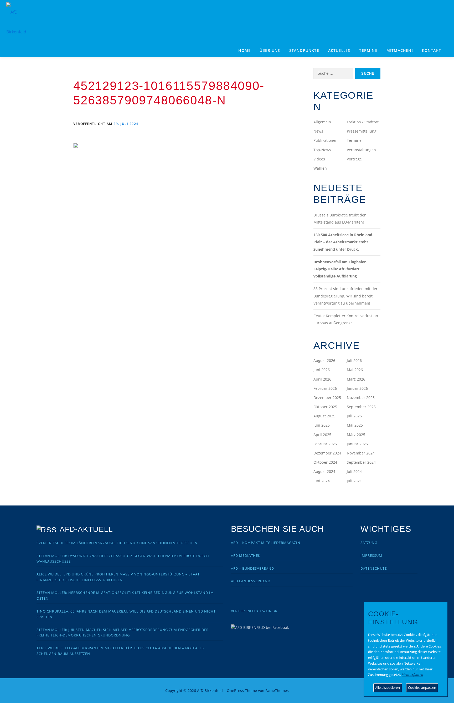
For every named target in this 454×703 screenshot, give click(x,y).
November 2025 (361, 397)
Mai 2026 (355, 369)
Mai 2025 (355, 425)
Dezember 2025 (327, 397)
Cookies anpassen (422, 687)
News (318, 131)
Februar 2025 (325, 443)
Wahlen (320, 168)
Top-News (322, 149)
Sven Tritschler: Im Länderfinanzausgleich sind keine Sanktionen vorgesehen (117, 542)
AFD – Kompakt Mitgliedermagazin (265, 542)
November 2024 (361, 453)
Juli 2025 (354, 415)
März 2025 (356, 434)
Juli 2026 (354, 360)
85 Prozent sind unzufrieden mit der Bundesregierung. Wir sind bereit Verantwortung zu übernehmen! (345, 295)
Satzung (368, 542)
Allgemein (322, 121)
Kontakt (431, 50)
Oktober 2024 (325, 462)
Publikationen (325, 140)
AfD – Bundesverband (252, 568)
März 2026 (356, 379)
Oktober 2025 (325, 406)
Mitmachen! (399, 50)
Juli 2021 (354, 480)
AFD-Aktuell (86, 529)
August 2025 (324, 415)
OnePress (235, 690)
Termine (368, 50)
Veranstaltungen (361, 149)
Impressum (371, 555)
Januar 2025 (357, 443)
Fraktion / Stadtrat (363, 121)
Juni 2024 (321, 480)
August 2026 (324, 360)
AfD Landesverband (250, 581)
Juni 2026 (321, 369)
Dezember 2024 (327, 453)
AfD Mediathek (245, 555)
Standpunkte (304, 50)
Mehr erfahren (412, 674)
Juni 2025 (321, 425)
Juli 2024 (354, 471)
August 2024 (324, 471)
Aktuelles (339, 50)
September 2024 (361, 462)
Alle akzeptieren (387, 687)
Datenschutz (373, 568)
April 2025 (322, 434)
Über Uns (270, 50)
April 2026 (322, 379)
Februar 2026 (325, 388)
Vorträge (354, 158)
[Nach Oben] (362, 687)
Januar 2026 (357, 388)
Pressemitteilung (361, 131)
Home (244, 50)
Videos (319, 158)
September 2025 (361, 406)
